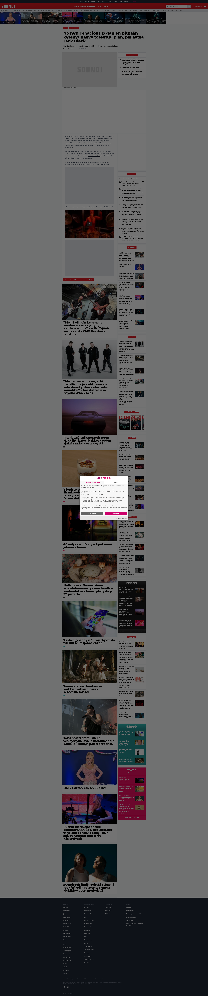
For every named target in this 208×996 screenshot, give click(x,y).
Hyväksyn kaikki (116, 513)
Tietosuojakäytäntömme (121, 518)
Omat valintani (92, 513)
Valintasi (116, 482)
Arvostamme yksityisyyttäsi (92, 482)
